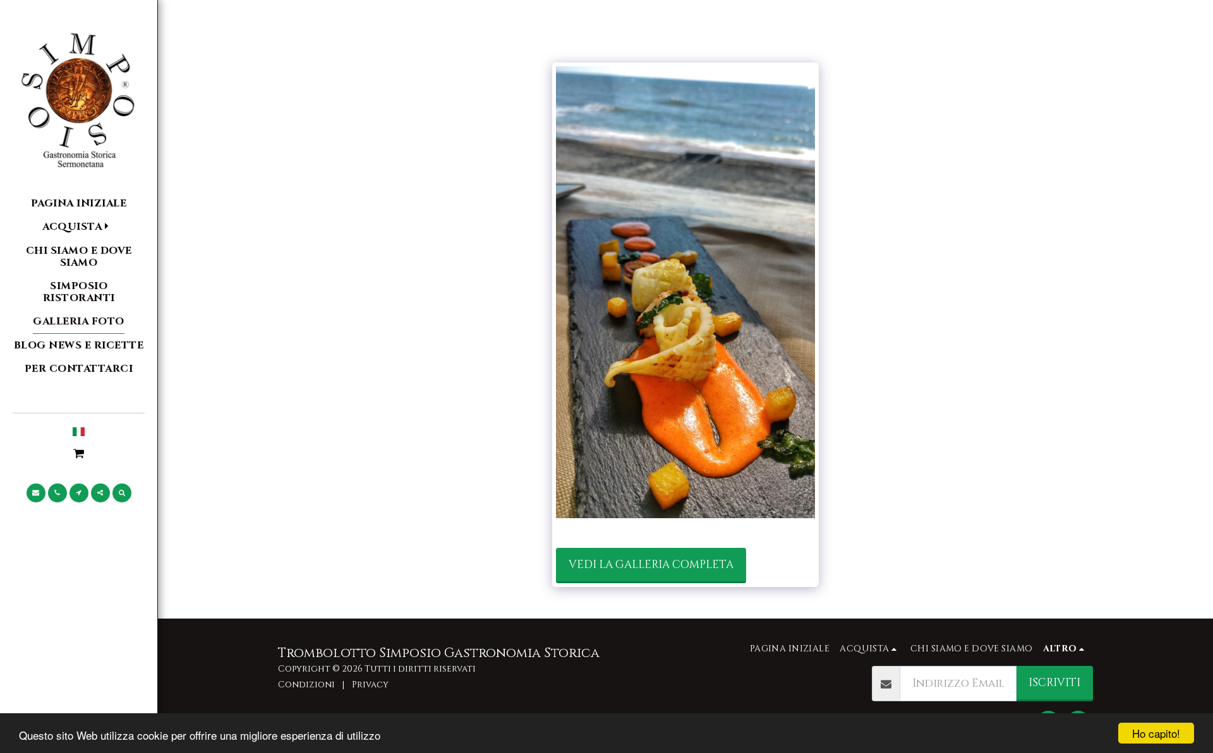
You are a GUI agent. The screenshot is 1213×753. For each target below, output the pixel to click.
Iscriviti (1054, 682)
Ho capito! (1156, 733)
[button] (79, 453)
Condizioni (306, 685)
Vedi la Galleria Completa (651, 564)
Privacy (370, 685)
